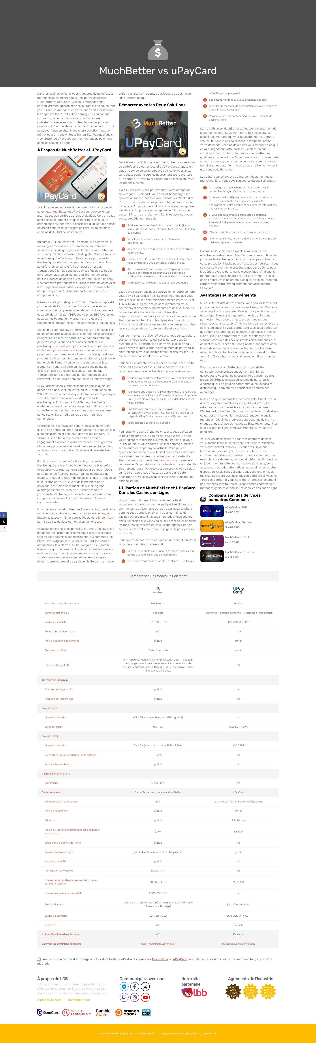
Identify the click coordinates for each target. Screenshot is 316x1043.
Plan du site (210, 1033)
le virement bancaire (163, 460)
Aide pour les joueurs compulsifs (179, 1033)
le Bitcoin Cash (104, 517)
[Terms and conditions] (76, 1012)
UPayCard (78, 211)
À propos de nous (49, 1000)
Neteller (170, 412)
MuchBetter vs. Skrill (237, 537)
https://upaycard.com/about (238, 943)
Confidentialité (146, 1033)
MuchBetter (59, 211)
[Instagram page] (134, 997)
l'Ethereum (70, 517)
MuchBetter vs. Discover (239, 552)
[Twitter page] (145, 986)
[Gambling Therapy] (127, 1012)
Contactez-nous (79, 1000)
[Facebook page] (134, 986)
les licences (188, 521)
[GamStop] (146, 1012)
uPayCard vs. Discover (238, 522)
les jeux (160, 525)
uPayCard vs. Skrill (236, 507)
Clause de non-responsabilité (115, 1033)
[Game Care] (48, 1012)
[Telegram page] (124, 986)
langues (84, 287)
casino (67, 279)
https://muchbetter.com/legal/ (158, 943)
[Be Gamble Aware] (103, 1012)
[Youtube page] (145, 997)
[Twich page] (124, 997)
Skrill (140, 412)
